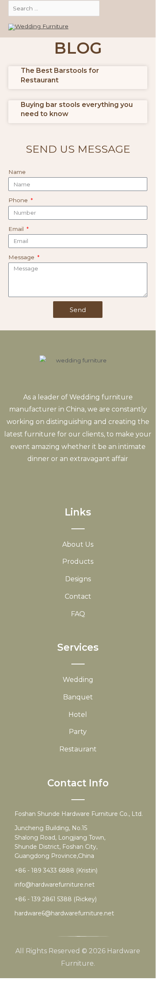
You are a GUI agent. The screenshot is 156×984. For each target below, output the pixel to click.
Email (16, 229)
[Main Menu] (138, 27)
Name (17, 172)
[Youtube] (72, 479)
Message (22, 257)
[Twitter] (57, 479)
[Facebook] (42, 479)
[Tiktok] (101, 479)
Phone (18, 200)
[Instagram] (86, 479)
